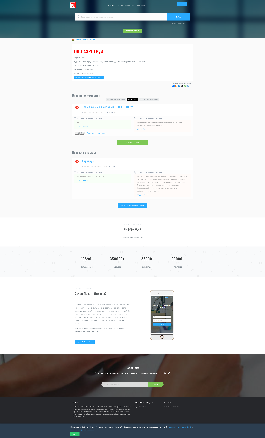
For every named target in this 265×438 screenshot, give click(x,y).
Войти (182, 4)
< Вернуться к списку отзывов (132, 205)
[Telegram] (188, 86)
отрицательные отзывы (116, 99)
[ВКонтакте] (173, 86)
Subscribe (155, 384)
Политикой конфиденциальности (82, 430)
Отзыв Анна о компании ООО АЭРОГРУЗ (108, 107)
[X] (182, 86)
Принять (75, 434)
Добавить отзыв (132, 31)
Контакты (141, 5)
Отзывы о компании (171, 407)
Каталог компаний (90, 40)
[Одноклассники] (176, 86)
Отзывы (111, 5)
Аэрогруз (88, 161)
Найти (178, 17)
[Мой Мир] (179, 86)
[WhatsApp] (185, 86)
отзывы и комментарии (178, 23)
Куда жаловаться (140, 407)
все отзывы (132, 99)
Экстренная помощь (126, 5)
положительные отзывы (149, 99)
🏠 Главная (76, 40)
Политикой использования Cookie (179, 427)
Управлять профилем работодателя (88, 77)
